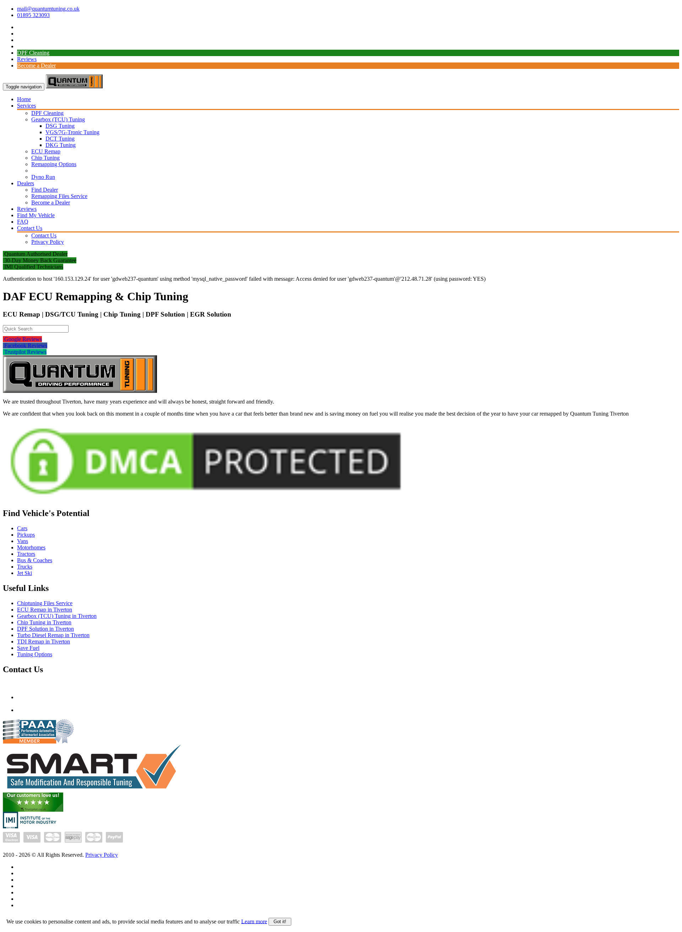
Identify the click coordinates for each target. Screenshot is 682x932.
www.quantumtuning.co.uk (48, 710)
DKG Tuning (60, 145)
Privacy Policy (47, 242)
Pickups (26, 535)
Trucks (24, 567)
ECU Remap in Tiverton (44, 610)
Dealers (25, 183)
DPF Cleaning (33, 53)
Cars (22, 528)
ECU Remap (45, 151)
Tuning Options (34, 654)
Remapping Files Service (59, 196)
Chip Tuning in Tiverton (44, 622)
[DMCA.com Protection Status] (205, 500)
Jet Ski (24, 573)
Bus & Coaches (34, 560)
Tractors (26, 554)
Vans (22, 541)
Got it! (280, 921)
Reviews (27, 59)
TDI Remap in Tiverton (43, 641)
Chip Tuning (45, 158)
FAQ (22, 222)
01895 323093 (33, 15)
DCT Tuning (60, 139)
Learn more (254, 921)
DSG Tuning (60, 126)
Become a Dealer (36, 65)
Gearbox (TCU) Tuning (58, 119)
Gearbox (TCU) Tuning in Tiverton (57, 616)
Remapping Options (53, 164)
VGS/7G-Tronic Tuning (72, 132)
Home (24, 99)
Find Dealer (44, 190)
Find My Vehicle (36, 215)
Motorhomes (31, 547)
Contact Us (29, 228)
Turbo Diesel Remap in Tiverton (53, 635)
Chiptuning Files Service (44, 603)
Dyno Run (43, 177)
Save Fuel (28, 648)
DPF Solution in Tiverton (45, 629)
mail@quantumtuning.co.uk (48, 9)
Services (26, 106)
